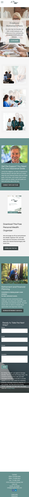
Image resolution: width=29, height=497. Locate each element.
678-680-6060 (16, 476)
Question (3, 354)
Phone (3, 345)
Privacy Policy (11, 388)
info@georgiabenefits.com (14, 488)
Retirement (14, 496)
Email (3, 336)
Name (3, 327)
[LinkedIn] (16, 490)
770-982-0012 (16, 478)
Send (4, 367)
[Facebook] (13, 490)
